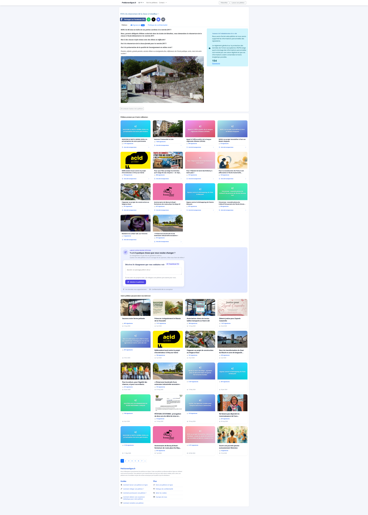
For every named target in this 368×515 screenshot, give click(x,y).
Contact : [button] (162, 2)
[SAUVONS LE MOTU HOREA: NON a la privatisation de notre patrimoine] (136, 134)
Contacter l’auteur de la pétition (133, 109)
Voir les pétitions (151, 2)
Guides (123, 481)
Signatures (138, 25)
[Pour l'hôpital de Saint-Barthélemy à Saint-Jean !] (200, 166)
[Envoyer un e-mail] (158, 19)
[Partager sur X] (154, 19)
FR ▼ (142, 2)
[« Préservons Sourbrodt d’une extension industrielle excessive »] (168, 229)
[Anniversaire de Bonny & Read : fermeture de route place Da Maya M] (168, 197)
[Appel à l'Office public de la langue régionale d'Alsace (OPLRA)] (200, 134)
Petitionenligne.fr (129, 3)
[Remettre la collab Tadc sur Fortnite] (136, 228)
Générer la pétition (137, 282)
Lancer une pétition (238, 2)
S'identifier (224, 2)
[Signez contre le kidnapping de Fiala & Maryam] (200, 197)
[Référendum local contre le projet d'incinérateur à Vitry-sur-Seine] (136, 166)
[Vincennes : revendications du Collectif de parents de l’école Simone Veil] (232, 197)
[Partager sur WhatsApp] (149, 19)
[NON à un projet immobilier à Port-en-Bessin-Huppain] (232, 134)
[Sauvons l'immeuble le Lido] (168, 134)
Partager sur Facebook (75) (134, 19)
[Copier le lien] (163, 19)
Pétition (124, 25)
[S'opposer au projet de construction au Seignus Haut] (136, 197)
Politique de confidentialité (157, 25)
